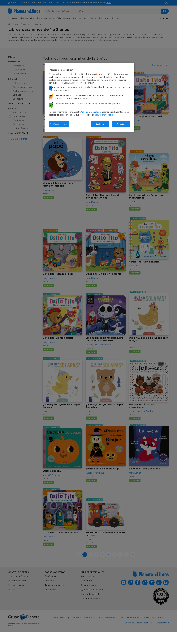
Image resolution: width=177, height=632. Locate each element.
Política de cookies (91, 112)
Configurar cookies (58, 124)
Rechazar (100, 124)
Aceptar (121, 124)
